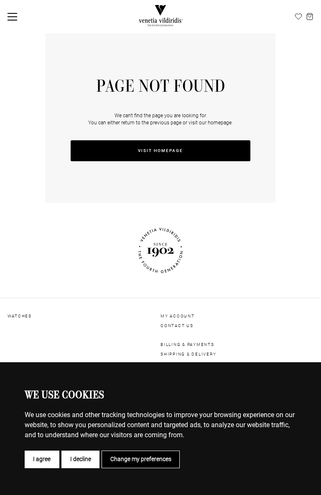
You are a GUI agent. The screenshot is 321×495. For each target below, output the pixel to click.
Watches (20, 316)
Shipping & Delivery (188, 354)
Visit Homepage (160, 150)
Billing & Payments (187, 344)
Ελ (288, 16)
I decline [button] (80, 459)
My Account (177, 316)
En (268, 16)
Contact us (177, 325)
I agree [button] (42, 459)
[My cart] (309, 17)
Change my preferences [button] (140, 459)
